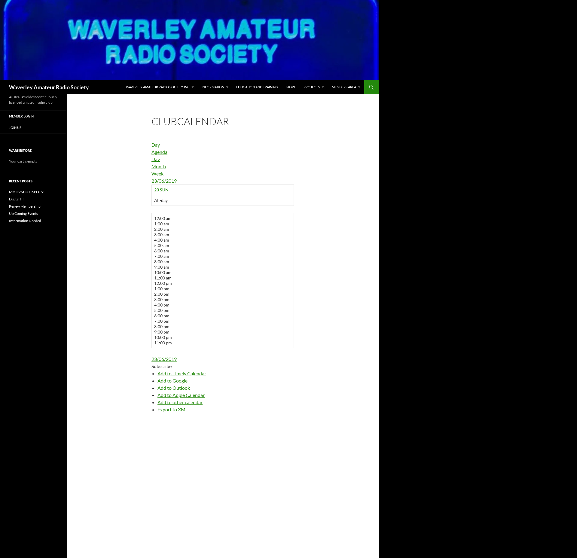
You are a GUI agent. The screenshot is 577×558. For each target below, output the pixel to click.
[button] (161, 366)
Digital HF (17, 199)
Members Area (344, 87)
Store (291, 87)
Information (213, 87)
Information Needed (25, 220)
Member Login (21, 116)
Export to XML (172, 409)
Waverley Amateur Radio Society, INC (158, 87)
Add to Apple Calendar (181, 395)
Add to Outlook (173, 388)
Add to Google (172, 380)
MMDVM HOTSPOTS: (26, 192)
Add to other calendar (180, 402)
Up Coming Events (23, 213)
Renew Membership (25, 206)
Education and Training (257, 87)
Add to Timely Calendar (181, 373)
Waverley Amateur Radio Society (49, 87)
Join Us (15, 128)
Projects (312, 87)
